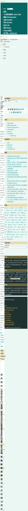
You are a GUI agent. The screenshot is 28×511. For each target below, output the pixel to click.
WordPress (14, 219)
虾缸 (10, 224)
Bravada (11, 327)
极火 (22, 234)
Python (18, 229)
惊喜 (2, 335)
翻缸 (24, 215)
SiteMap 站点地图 (9, 324)
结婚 (2, 342)
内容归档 (6, 245)
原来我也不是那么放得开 (13, 156)
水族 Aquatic (10, 129)
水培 (18, 212)
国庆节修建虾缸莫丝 (12, 172)
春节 (5, 217)
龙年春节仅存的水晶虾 (13, 174)
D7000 (10, 239)
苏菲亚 (22, 222)
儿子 (11, 215)
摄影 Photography (11, 125)
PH (8, 222)
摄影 (10, 232)
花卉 (21, 210)
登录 (8, 142)
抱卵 (8, 236)
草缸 (21, 207)
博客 (8, 219)
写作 (6, 215)
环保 (16, 217)
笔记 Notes (10, 133)
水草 (12, 236)
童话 (8, 234)
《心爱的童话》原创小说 (10, 307)
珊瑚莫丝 (23, 212)
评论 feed (9, 147)
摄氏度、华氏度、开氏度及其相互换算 (17, 162)
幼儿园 (17, 222)
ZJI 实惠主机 (7, 320)
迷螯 (17, 234)
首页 (5, 305)
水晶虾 (13, 212)
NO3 (8, 210)
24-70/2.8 (12, 207)
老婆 (2, 346)
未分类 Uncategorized (13, 127)
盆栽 (20, 219)
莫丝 (13, 229)
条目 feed (9, 144)
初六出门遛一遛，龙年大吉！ (14, 164)
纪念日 (2, 339)
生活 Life (3, 45)
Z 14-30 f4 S (11, 217)
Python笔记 (13, 135)
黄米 (16, 215)
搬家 (16, 207)
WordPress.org (11, 149)
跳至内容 (3, 1)
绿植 (16, 210)
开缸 (23, 231)
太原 (15, 224)
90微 (9, 229)
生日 (2, 337)
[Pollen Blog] (4, 37)
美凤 (15, 231)
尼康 (13, 222)
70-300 (20, 224)
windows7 (17, 236)
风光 (20, 215)
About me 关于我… (9, 322)
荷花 (12, 210)
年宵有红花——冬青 (12, 170)
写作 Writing (10, 123)
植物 (13, 234)
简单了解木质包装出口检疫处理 (15, 197)
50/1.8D (6, 207)
